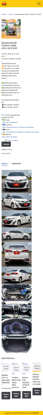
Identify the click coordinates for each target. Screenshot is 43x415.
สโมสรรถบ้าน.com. (23, 413)
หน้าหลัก (4, 14)
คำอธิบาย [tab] (5, 163)
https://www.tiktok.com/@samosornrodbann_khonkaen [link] (20, 132)
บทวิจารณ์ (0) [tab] (16, 163)
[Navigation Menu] (39, 3)
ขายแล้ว (10, 14)
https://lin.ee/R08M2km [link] (10, 122)
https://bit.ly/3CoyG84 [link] (9, 137)
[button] (17, 22)
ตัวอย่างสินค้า (6, 395)
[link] (18, 127)
